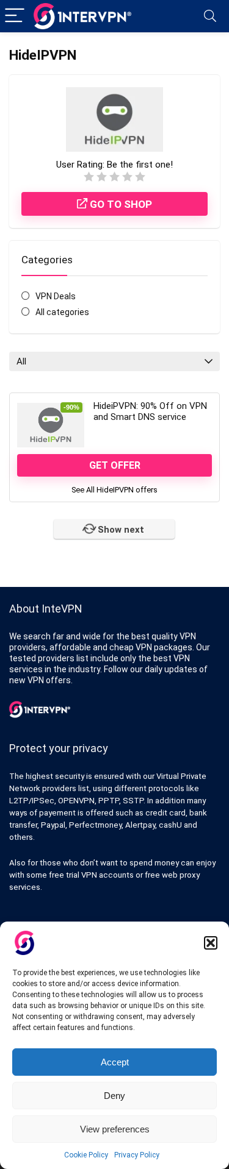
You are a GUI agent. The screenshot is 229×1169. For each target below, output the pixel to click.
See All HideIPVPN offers (114, 489)
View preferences (115, 1129)
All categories (62, 312)
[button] (211, 943)
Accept (115, 1062)
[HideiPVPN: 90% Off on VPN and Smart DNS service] (50, 424)
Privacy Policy (136, 1155)
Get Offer (114, 465)
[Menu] (14, 16)
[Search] (210, 16)
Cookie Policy (86, 1155)
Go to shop (119, 204)
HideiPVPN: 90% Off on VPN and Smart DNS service (150, 411)
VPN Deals (55, 296)
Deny (114, 1095)
